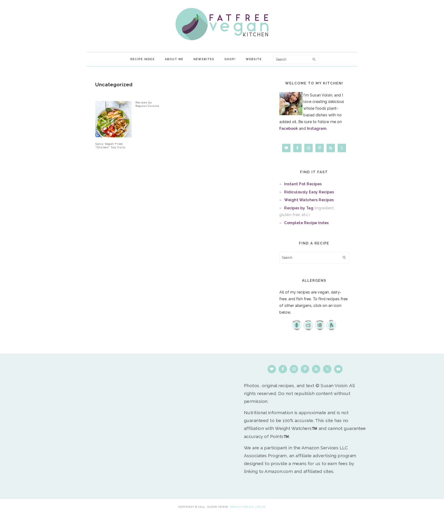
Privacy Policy (242, 507)
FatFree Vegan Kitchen (222, 24)
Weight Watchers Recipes (309, 200)
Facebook (288, 128)
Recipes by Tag (298, 208)
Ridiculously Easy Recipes (309, 192)
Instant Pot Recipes (303, 184)
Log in (260, 507)
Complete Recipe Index (306, 223)
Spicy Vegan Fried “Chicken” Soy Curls (110, 145)
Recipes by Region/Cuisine (147, 104)
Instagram (317, 128)
